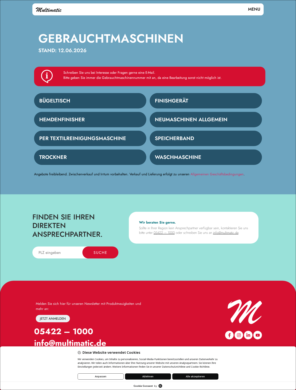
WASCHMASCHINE (178, 157)
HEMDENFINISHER (62, 119)
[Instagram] (239, 335)
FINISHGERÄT (171, 100)
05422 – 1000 (164, 232)
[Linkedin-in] (248, 335)
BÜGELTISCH (54, 100)
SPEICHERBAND (174, 138)
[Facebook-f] (229, 335)
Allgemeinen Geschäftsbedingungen (217, 174)
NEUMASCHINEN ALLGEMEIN (191, 119)
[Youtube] (257, 335)
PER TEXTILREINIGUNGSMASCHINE (82, 138)
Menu (254, 9)
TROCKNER (53, 157)
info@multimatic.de (225, 232)
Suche (100, 252)
